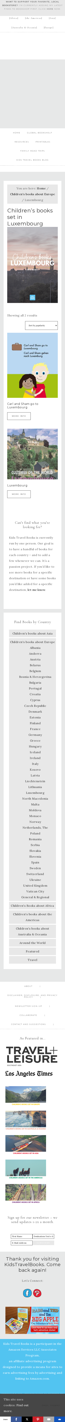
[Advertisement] (32, 94)
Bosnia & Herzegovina (35, 677)
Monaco (35, 816)
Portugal (35, 688)
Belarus (35, 665)
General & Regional (35, 897)
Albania (35, 648)
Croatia (35, 694)
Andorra (35, 653)
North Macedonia (35, 798)
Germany (35, 735)
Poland (35, 833)
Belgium (35, 671)
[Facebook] (16, 1419)
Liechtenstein (35, 781)
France (35, 729)
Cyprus (35, 700)
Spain (35, 862)
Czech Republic (35, 706)
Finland (35, 723)
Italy (35, 764)
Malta (35, 804)
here (50, 9)
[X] (27, 1419)
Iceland (35, 752)
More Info (19, 416)
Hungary (35, 746)
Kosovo (35, 769)
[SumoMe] (59, 1419)
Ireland (35, 758)
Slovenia (35, 856)
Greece (35, 740)
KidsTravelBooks (32, 43)
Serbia (35, 845)
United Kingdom (35, 885)
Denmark (35, 711)
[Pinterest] (37, 1419)
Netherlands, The (35, 827)
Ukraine (35, 880)
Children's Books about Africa (32, 905)
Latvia (35, 775)
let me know (36, 590)
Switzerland (35, 874)
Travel (32, 960)
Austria (35, 659)
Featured (32, 951)
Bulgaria (35, 682)
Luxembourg (35, 793)
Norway (35, 822)
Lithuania (35, 787)
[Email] (48, 1419)
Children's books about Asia (32, 633)
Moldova (35, 810)
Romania (35, 839)
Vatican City (35, 891)
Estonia (35, 717)
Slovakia (35, 851)
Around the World (33, 943)
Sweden (35, 868)
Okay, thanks (51, 1405)
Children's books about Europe (32, 194)
